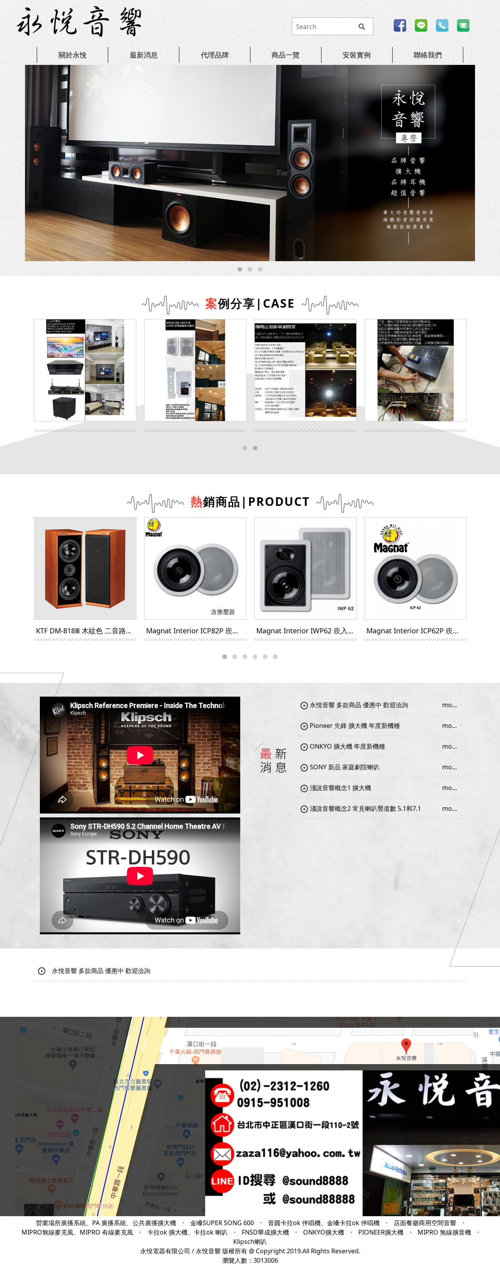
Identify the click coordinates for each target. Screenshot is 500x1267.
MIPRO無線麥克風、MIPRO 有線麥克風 (77, 1232)
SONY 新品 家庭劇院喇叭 (344, 767)
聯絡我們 (428, 54)
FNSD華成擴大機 (265, 1232)
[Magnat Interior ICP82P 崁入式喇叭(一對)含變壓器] (195, 568)
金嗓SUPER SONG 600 (222, 1223)
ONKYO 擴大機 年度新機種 (346, 746)
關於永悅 (73, 54)
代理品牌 (215, 54)
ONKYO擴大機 (323, 1232)
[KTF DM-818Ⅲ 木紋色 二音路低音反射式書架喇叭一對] (85, 568)
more (450, 705)
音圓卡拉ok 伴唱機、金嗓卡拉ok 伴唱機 (324, 1223)
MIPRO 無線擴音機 (444, 1232)
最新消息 (144, 54)
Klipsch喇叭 (250, 1241)
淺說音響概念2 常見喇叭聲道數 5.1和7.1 (364, 808)
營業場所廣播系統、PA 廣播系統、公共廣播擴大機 (106, 1223)
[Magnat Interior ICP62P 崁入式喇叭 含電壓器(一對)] (415, 568)
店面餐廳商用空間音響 (425, 1223)
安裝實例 (357, 54)
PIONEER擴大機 (381, 1232)
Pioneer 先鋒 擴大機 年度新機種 (354, 725)
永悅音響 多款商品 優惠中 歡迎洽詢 (358, 705)
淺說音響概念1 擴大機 (339, 787)
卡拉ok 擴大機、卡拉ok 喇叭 (187, 1232)
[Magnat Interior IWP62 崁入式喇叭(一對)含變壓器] (305, 568)
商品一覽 (285, 54)
